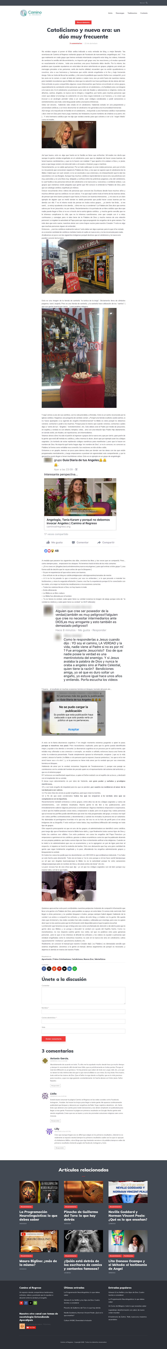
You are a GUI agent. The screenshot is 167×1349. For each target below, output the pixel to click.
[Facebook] (26, 1303)
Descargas (120, 13)
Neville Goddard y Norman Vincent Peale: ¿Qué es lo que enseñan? (127, 1215)
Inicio (110, 13)
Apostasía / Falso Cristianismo (56, 959)
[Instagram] (30, 1303)
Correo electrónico (49, 1018)
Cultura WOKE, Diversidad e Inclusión (78, 1320)
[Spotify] (35, 1303)
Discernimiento (83, 22)
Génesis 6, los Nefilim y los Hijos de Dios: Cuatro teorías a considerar (82, 1301)
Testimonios (132, 13)
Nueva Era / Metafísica (94, 959)
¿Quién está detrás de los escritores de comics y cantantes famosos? (83, 1265)
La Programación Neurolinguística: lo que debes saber (38, 1215)
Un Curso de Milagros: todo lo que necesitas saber (127, 1306)
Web (43, 1027)
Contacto (144, 13)
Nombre (45, 1008)
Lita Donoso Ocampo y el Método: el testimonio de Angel (127, 1265)
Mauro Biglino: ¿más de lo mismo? (38, 1263)
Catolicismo (77, 959)
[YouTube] (21, 1303)
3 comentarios (76, 43)
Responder (55, 1085)
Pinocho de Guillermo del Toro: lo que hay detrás (81, 1215)
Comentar (45, 986)
